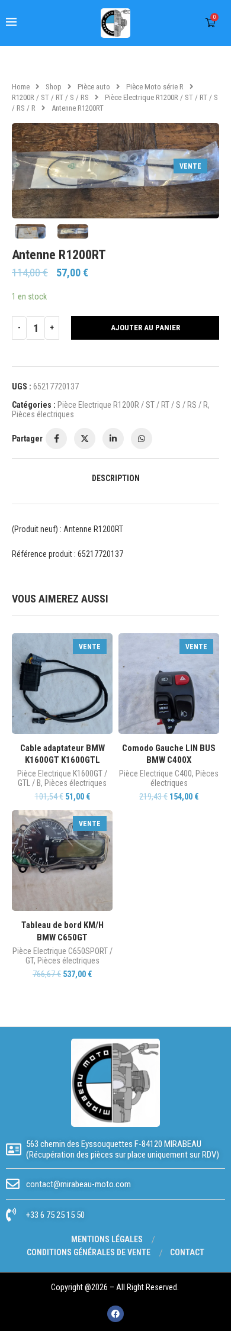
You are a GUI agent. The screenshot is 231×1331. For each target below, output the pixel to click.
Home (21, 86)
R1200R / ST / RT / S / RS (50, 97)
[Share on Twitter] (84, 438)
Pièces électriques (43, 414)
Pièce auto (94, 86)
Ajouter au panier (145, 327)
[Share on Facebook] (56, 438)
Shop (54, 86)
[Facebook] (115, 1314)
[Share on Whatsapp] (141, 438)
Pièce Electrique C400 (155, 773)
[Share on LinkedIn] (113, 438)
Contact (187, 1252)
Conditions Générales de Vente (88, 1252)
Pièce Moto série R (155, 86)
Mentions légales (107, 1239)
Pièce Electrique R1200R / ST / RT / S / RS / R (132, 405)
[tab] (115, 478)
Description (116, 478)
